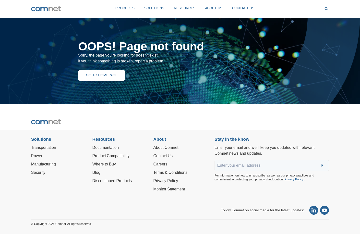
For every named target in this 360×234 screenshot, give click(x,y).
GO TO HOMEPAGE (102, 75)
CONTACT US (243, 8)
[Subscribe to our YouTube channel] (324, 210)
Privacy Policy (294, 179)
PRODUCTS (124, 8)
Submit (323, 165)
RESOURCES (184, 8)
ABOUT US (213, 8)
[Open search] (326, 8)
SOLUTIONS (154, 8)
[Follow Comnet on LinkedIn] (313, 210)
